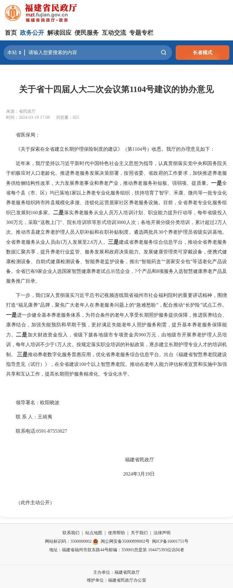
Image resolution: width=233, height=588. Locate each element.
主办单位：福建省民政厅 (116, 572)
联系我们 (70, 533)
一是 (216, 183)
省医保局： (28, 134)
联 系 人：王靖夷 (34, 416)
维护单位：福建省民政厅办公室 (116, 580)
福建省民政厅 (121, 459)
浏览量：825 (67, 117)
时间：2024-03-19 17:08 (28, 117)
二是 (58, 212)
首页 (11, 32)
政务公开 (32, 32)
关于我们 (139, 533)
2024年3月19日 (121, 473)
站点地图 (93, 533)
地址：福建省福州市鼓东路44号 (79, 550)
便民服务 (87, 32)
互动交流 (114, 32)
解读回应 (59, 32)
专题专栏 (141, 32)
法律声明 (162, 533)
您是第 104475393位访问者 (159, 550)
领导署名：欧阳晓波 (37, 402)
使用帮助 (116, 533)
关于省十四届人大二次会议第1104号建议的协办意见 (116, 89)
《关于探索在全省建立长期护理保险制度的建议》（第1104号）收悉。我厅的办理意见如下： (115, 149)
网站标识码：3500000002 (68, 541)
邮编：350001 (121, 550)
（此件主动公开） (35, 502)
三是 (113, 242)
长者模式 (202, 52)
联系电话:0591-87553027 (41, 431)
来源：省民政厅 (21, 111)
